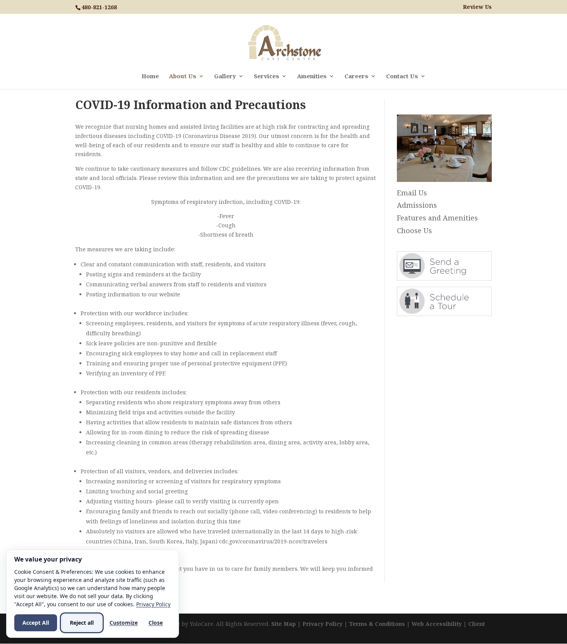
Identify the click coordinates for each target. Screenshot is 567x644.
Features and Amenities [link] (437, 217)
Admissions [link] (417, 205)
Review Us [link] (477, 7)
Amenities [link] (312, 76)
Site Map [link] (283, 623)
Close (155, 622)
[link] (284, 42)
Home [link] (150, 76)
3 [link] (447, 166)
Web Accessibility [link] (437, 623)
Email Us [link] (412, 192)
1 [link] (434, 166)
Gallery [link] (225, 76)
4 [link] (454, 166)
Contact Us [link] (402, 76)
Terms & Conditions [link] (377, 623)
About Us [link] (182, 76)
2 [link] (441, 166)
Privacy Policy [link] (322, 623)
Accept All (35, 622)
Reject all (82, 622)
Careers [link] (356, 76)
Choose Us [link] (414, 230)
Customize (124, 622)
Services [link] (266, 76)
